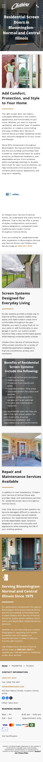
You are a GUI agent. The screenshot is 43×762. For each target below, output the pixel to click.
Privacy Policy (23, 753)
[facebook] (3, 698)
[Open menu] (3, 6)
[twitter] (10, 698)
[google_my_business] (7, 698)
